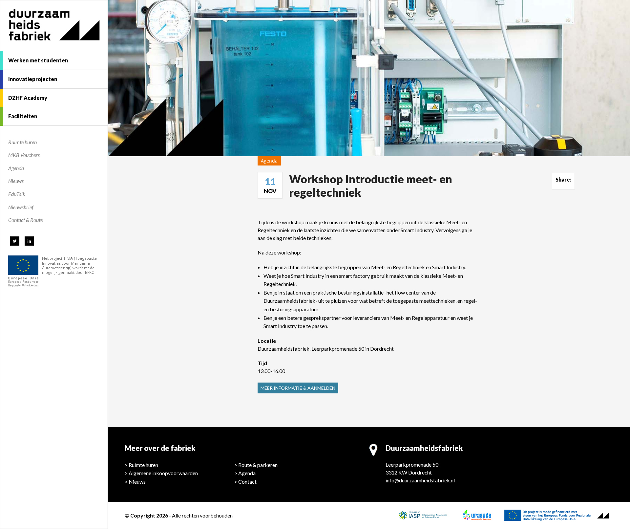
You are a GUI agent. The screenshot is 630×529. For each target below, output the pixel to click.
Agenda (16, 168)
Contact (247, 481)
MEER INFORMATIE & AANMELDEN (298, 388)
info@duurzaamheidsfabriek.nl (420, 480)
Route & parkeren (258, 465)
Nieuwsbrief (20, 207)
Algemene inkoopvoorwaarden (163, 473)
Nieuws (16, 181)
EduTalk (16, 194)
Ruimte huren (22, 142)
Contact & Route (25, 220)
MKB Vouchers (24, 155)
